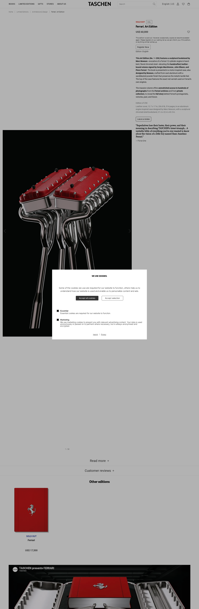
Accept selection (112, 298)
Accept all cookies (87, 298)
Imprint (95, 334)
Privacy (103, 334)
